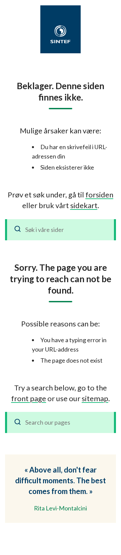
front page (28, 398)
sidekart (83, 205)
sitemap (95, 398)
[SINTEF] (60, 34)
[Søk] (18, 229)
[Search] (18, 422)
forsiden (99, 194)
